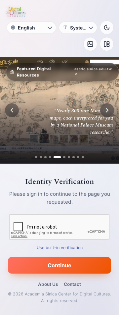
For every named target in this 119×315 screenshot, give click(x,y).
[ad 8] (73, 157)
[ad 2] (41, 157)
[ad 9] (78, 157)
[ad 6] (61, 157)
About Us (48, 284)
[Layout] (107, 44)
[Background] (90, 44)
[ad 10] (83, 157)
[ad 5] (55, 157)
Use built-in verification (60, 247)
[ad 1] (36, 157)
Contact (72, 284)
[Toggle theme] (107, 27)
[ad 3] (45, 157)
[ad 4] (50, 157)
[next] (107, 110)
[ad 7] (69, 157)
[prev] (12, 110)
